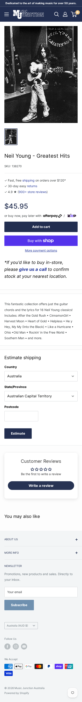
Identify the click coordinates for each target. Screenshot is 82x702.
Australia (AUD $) (17, 625)
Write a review (41, 485)
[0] (74, 14)
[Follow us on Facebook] (7, 646)
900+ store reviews (33, 192)
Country (10, 367)
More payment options (41, 250)
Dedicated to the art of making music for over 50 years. (41, 3)
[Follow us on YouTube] (24, 646)
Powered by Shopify (16, 693)
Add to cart (41, 227)
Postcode (11, 407)
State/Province (15, 387)
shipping (28, 180)
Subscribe (19, 605)
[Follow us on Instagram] (16, 646)
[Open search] (56, 14)
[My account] (65, 14)
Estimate (18, 433)
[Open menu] (6, 14)
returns (32, 186)
